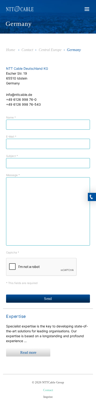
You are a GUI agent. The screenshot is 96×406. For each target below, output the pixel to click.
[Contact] (92, 195)
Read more (28, 352)
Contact (27, 50)
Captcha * (12, 252)
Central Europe (50, 50)
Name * (11, 117)
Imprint (48, 397)
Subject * (12, 156)
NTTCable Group (21, 10)
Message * (13, 175)
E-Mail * (11, 136)
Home (10, 50)
